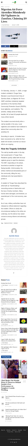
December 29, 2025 (6, 344)
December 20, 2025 (6, 325)
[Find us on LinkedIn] (14, 442)
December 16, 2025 (6, 352)
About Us (3, 430)
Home (2, 6)
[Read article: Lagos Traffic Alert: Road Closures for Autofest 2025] (23, 341)
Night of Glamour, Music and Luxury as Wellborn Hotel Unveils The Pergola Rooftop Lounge (18, 77)
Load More (14, 85)
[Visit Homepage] (14, 2)
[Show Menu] (1, 2)
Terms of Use (17, 431)
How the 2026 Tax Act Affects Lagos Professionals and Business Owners (17, 62)
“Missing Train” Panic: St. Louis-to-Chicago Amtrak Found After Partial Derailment (14, 417)
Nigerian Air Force (8, 223)
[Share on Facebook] (5, 46)
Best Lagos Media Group (15, 439)
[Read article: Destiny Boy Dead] (4, 56)
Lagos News (7, 6)
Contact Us (14, 430)
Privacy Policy (10, 431)
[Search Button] (26, 2)
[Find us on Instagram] (16, 442)
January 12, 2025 (15, 25)
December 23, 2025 (13, 73)
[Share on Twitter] (14, 46)
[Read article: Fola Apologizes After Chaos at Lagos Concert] (23, 349)
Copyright (20, 430)
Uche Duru (4, 303)
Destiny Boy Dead (13, 54)
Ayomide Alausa (5, 25)
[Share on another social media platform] (23, 46)
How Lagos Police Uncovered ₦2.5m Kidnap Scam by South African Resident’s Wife (9, 320)
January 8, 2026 (13, 65)
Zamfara (15, 223)
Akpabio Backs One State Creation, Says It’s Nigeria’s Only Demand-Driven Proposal (18, 70)
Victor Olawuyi (5, 285)
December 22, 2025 (13, 80)
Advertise (8, 430)
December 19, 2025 (12, 335)
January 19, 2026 (13, 56)
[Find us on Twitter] (12, 442)
